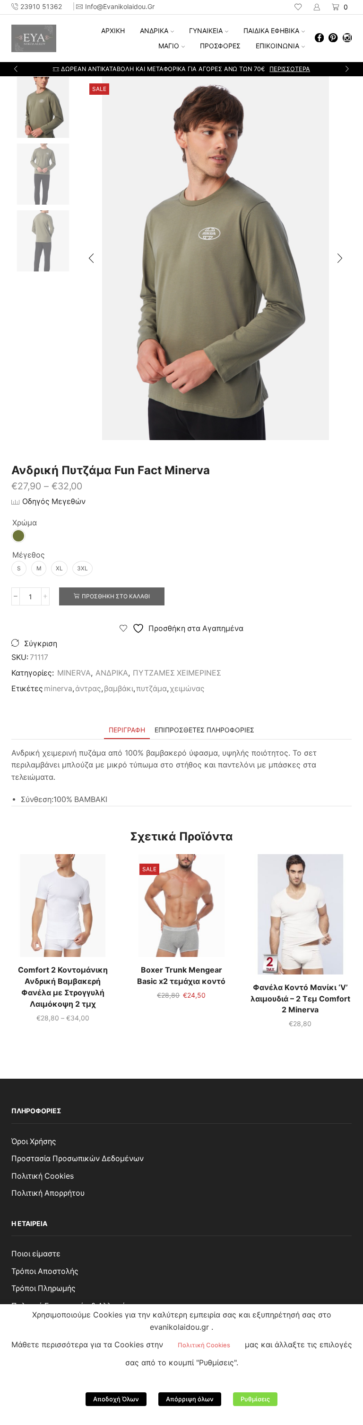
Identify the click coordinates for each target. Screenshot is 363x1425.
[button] (16, 69)
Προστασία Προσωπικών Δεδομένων (77, 1158)
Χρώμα (24, 522)
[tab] (127, 730)
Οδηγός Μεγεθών (54, 501)
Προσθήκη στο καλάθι (116, 596)
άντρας (88, 688)
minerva (58, 688)
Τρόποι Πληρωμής (43, 1288)
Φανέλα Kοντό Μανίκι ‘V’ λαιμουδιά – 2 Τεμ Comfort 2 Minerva (300, 999)
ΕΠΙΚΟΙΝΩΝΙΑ (277, 46)
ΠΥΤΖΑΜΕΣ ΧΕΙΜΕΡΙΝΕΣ (177, 672)
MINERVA (74, 672)
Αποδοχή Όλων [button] (116, 1399)
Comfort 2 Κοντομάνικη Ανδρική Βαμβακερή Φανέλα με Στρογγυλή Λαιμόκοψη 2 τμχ (63, 987)
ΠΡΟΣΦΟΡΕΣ (220, 46)
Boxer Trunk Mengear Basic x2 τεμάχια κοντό (181, 975)
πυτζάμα (151, 688)
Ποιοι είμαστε (35, 1253)
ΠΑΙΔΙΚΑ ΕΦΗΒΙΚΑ (271, 31)
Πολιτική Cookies (42, 1176)
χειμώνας (187, 688)
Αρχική (113, 31)
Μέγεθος (28, 554)
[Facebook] (319, 38)
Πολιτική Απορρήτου (48, 1193)
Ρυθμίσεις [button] (255, 1399)
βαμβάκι (118, 688)
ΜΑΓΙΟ (168, 46)
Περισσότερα (260, 68)
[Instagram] (347, 38)
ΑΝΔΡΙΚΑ (154, 31)
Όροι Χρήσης (33, 1141)
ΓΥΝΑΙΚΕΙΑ (206, 31)
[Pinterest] (332, 38)
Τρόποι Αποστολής (44, 1271)
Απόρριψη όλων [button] (190, 1399)
